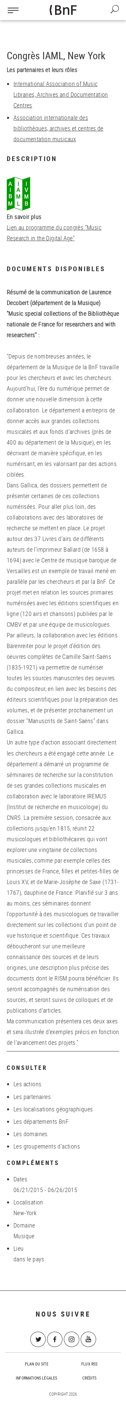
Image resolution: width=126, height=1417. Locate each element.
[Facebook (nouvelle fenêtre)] (54, 1339)
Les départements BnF (41, 1121)
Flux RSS (89, 1363)
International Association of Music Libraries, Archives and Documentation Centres (60, 94)
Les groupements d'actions (46, 1146)
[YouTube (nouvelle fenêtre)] (88, 1339)
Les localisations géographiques (53, 1109)
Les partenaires (32, 1097)
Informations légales (36, 1378)
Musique (24, 1236)
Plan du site (36, 1363)
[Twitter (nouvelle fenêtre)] (38, 1339)
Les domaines (30, 1134)
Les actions (27, 1084)
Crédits (89, 1378)
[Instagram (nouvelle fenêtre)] (71, 1339)
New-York (25, 1213)
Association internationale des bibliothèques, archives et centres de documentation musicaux (58, 128)
